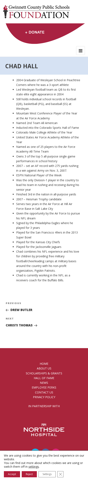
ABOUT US (44, 368)
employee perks (44, 387)
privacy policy (44, 397)
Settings (47, 474)
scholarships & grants (44, 373)
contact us (44, 392)
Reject (29, 474)
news (44, 383)
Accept (12, 474)
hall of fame (44, 378)
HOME (44, 364)
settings (33, 466)
